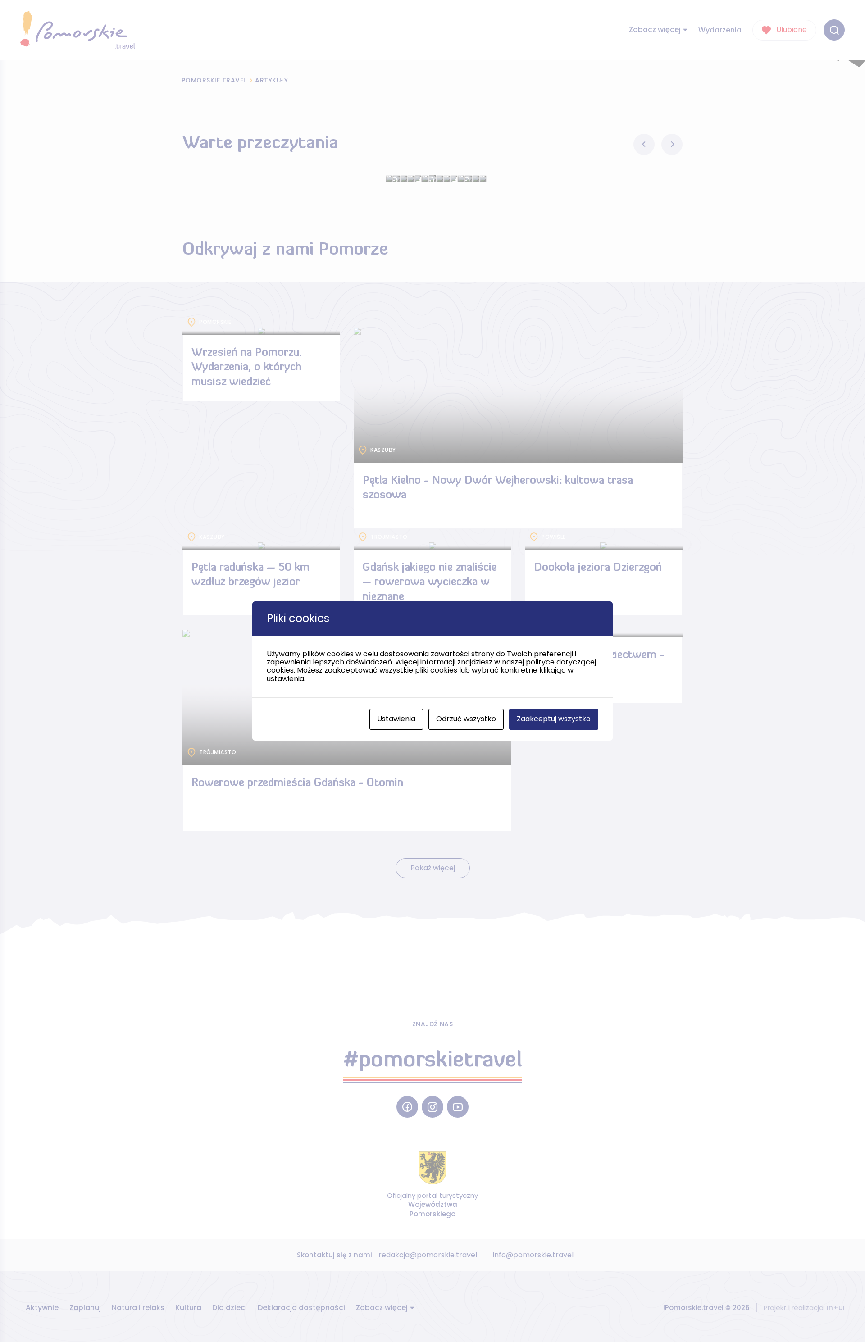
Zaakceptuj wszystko (554, 719)
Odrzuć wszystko (466, 719)
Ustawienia (396, 719)
